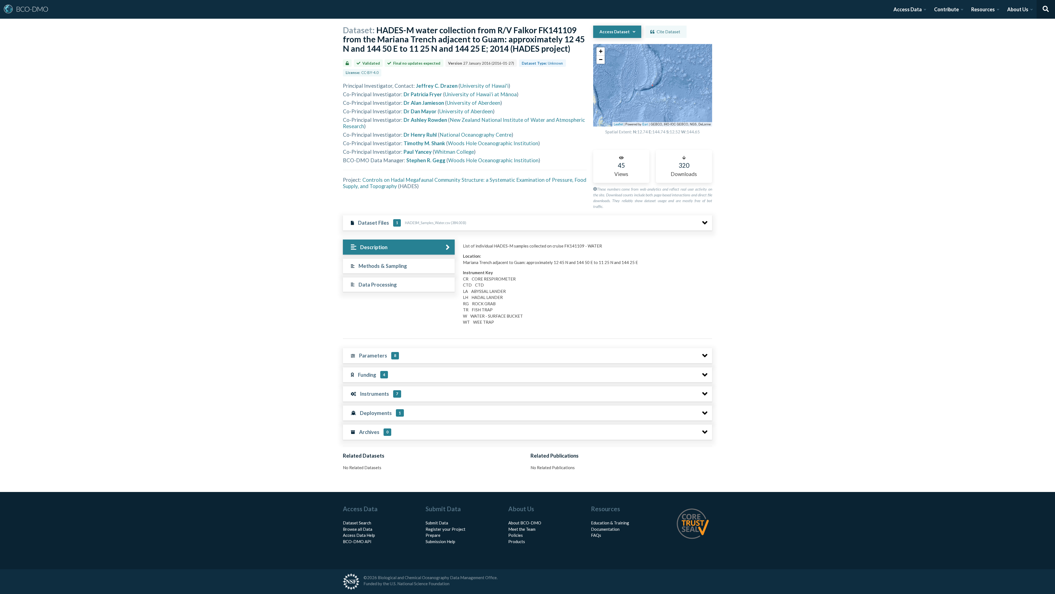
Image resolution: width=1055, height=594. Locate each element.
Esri (645, 124)
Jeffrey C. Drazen (436, 85)
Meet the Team (521, 529)
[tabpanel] (586, 286)
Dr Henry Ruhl (420, 134)
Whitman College (454, 151)
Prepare (433, 535)
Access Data (907, 9)
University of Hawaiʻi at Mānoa (481, 94)
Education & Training (610, 522)
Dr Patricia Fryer (423, 94)
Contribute (946, 9)
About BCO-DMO (524, 522)
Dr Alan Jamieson (424, 103)
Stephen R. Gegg (425, 160)
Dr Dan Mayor (420, 111)
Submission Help (440, 541)
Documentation (605, 529)
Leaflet (618, 124)
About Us (1017, 9)
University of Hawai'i (484, 85)
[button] (600, 51)
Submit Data (437, 522)
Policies (515, 535)
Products (516, 541)
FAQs (596, 535)
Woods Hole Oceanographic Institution (493, 143)
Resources (983, 9)
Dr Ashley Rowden (425, 120)
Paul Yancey (418, 151)
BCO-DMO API (357, 541)
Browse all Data (357, 529)
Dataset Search (357, 522)
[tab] (399, 247)
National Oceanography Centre (476, 134)
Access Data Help (359, 535)
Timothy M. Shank (424, 143)
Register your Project (445, 529)
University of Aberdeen (473, 103)
